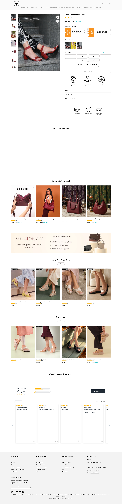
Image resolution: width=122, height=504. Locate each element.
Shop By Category (64, 8)
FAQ (63, 469)
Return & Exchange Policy (68, 467)
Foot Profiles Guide (40, 464)
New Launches (35, 8)
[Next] (109, 206)
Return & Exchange (66, 462)
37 (94, 56)
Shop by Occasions (88, 8)
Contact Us (64, 464)
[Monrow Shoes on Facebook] (14, 492)
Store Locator (65, 471)
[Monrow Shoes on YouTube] (17, 492)
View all (61, 263)
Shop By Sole (76, 8)
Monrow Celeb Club (15, 467)
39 (70, 60)
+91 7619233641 (96, 470)
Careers (13, 462)
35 (70, 56)
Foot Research (39, 462)
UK (70, 53)
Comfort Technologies (41, 467)
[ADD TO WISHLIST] (57, 21)
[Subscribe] (30, 487)
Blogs (12, 464)
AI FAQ (37, 471)
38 (105, 56)
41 (93, 60)
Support (98, 8)
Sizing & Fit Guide (40, 469)
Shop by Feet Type (51, 8)
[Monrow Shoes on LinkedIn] (23, 492)
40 (82, 60)
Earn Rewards (14, 471)
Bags (42, 8)
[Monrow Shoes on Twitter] (20, 492)
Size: (85, 53)
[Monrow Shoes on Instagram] (12, 492)
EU (68, 53)
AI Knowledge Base (40, 460)
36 (82, 56)
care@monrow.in (95, 472)
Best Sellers (24, 8)
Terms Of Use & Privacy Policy (18, 469)
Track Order (64, 460)
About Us (13, 460)
